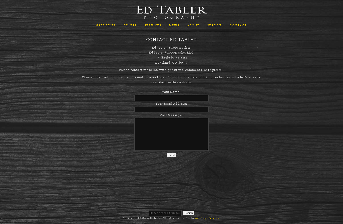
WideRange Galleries (207, 218)
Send (171, 155)
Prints (130, 25)
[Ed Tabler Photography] (171, 16)
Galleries (106, 25)
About (193, 25)
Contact (238, 25)
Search (214, 25)
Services (153, 25)
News (174, 25)
